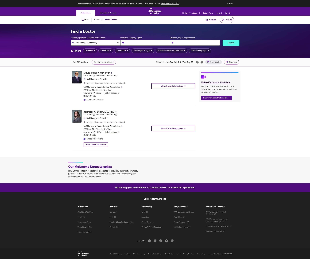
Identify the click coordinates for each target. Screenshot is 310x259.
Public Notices (169, 254)
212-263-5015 (90, 96)
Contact (219, 13)
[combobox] (95, 43)
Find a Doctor (111, 20)
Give (227, 13)
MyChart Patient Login (190, 13)
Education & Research (108, 13)
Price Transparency (139, 254)
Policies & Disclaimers (155, 254)
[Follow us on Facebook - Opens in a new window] (149, 240)
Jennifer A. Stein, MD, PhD (99, 111)
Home (96, 20)
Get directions (111, 93)
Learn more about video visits (215, 98)
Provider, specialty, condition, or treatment (88, 38)
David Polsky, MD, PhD (97, 72)
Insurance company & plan (131, 38)
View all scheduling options (172, 86)
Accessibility (201, 254)
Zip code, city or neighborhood (182, 38)
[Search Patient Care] (207, 20)
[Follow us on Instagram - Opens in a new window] (160, 240)
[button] (229, 3)
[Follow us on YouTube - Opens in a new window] (166, 240)
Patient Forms (208, 13)
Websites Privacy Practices (185, 254)
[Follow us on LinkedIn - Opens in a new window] (172, 240)
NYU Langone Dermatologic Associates (102, 87)
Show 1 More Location (95, 144)
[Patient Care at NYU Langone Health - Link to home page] (155, 11)
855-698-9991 (228, 254)
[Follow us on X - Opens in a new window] (155, 240)
